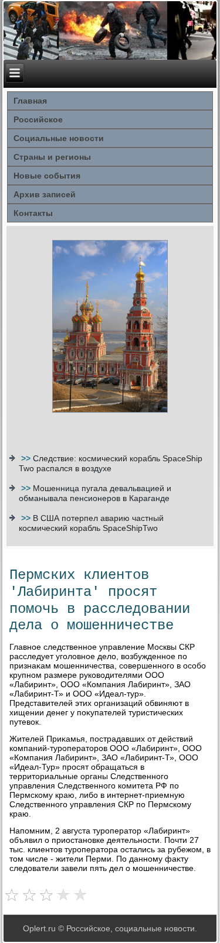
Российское (38, 119)
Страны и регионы (52, 157)
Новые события (46, 175)
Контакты (33, 213)
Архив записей (44, 194)
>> (27, 458)
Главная (30, 100)
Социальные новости (58, 138)
